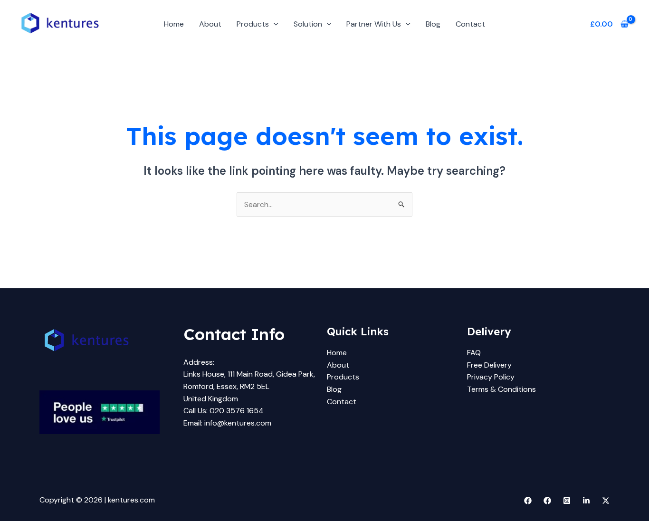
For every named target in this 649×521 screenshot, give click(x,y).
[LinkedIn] (586, 500)
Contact (470, 24)
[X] (606, 500)
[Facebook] (528, 500)
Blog (433, 24)
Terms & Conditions (501, 389)
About (210, 24)
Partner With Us (373, 24)
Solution (308, 24)
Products (253, 24)
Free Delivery (489, 365)
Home (174, 24)
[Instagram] (567, 500)
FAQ (474, 353)
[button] (273, 24)
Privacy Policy (491, 377)
